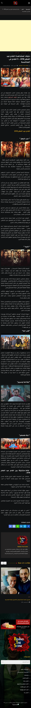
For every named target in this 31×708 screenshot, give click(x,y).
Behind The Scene (23, 65)
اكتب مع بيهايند (24, 687)
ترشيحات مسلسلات (23, 672)
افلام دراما (26, 681)
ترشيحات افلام (25, 669)
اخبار (23, 9)
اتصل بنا (26, 692)
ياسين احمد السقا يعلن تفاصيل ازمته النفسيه (17, 599)
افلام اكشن (26, 678)
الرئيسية (28, 9)
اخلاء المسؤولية (24, 690)
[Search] (2, 3)
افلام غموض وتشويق (23, 684)
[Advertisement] (15, 35)
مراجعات (26, 675)
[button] (5, 563)
